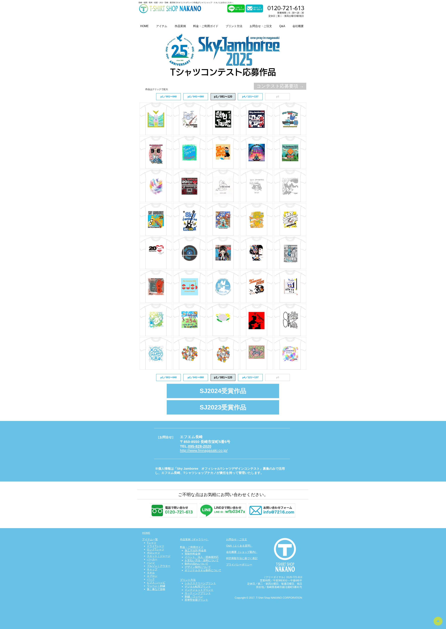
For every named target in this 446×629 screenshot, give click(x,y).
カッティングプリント (198, 593)
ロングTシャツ (155, 549)
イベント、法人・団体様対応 (202, 557)
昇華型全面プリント (196, 599)
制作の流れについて (196, 563)
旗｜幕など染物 (156, 589)
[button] (223, 96)
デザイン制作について (198, 566)
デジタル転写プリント (198, 586)
